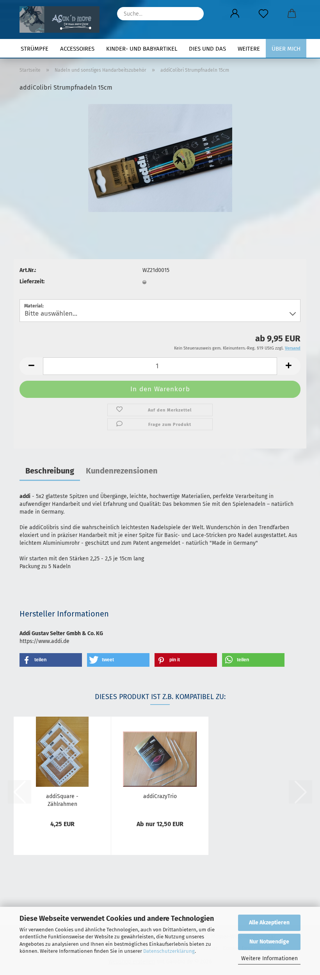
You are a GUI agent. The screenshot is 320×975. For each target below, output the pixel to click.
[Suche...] (194, 13)
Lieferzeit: (32, 281)
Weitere (249, 48)
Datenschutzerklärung (169, 951)
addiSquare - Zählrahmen (62, 799)
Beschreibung (49, 470)
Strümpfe (34, 48)
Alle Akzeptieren (269, 922)
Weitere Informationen (269, 958)
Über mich (286, 48)
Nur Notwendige (269, 941)
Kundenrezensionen (122, 470)
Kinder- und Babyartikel (141, 48)
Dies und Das (207, 48)
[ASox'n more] (62, 19)
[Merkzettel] (263, 13)
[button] (234, 13)
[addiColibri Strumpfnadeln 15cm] (160, 157)
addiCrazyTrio (160, 796)
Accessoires (77, 48)
